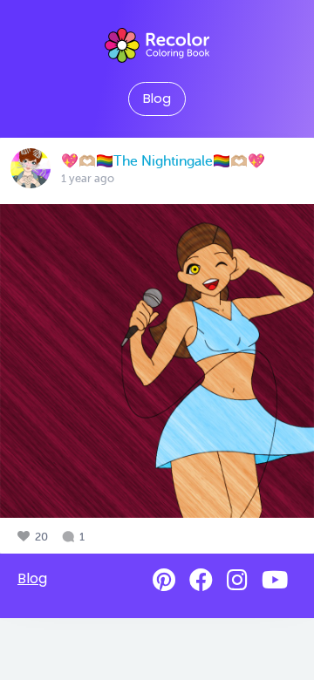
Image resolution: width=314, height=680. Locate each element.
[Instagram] (237, 580)
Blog (157, 98)
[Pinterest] (164, 580)
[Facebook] (201, 580)
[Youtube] (275, 580)
